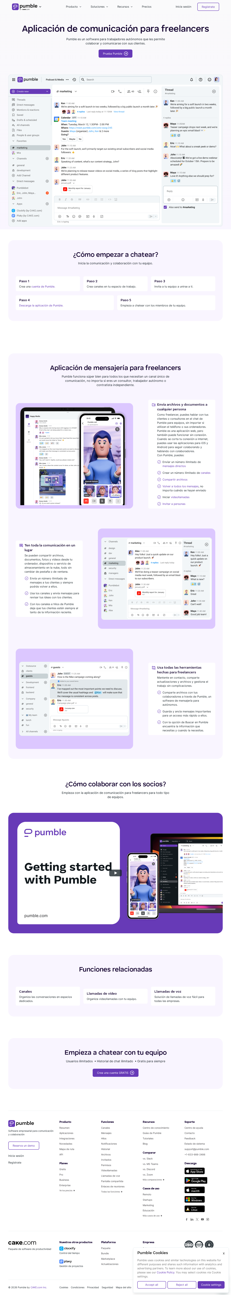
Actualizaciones (109, 1264)
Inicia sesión (183, 6)
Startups (147, 1199)
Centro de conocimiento (156, 1127)
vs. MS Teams (150, 1163)
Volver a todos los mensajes (181, 486)
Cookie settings (211, 1284)
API (61, 1154)
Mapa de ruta (66, 1149)
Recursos (123, 6)
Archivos (106, 1154)
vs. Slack (148, 1158)
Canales (105, 1127)
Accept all (151, 1284)
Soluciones (98, 6)
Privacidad (93, 1287)
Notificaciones (109, 1143)
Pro (61, 1174)
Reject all (182, 1284)
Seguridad (107, 1287)
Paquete (105, 1248)
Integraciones (66, 1138)
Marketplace (108, 1258)
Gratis (62, 1169)
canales (205, 472)
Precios (146, 6)
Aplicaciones (66, 1133)
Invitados (106, 1159)
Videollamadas (109, 1170)
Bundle (105, 1253)
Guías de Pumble (152, 1133)
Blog (145, 1143)
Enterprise (65, 1185)
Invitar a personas (174, 504)
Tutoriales (148, 1138)
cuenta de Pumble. (43, 286)
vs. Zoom (148, 1174)
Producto (72, 6)
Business (64, 1179)
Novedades (65, 1143)
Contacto (189, 1133)
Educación (148, 1210)
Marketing (148, 1205)
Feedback (189, 1138)
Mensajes (106, 1133)
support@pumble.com (196, 1149)
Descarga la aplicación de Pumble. (41, 305)
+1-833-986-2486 (194, 1154)
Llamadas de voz (110, 1175)
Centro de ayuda (193, 1127)
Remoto (147, 1194)
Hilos (103, 1138)
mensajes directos (174, 466)
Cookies (63, 1287)
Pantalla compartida (112, 1181)
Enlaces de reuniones (112, 1186)
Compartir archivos (175, 479)
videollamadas (179, 497)
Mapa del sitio (123, 1287)
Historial (105, 1149)
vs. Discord (149, 1169)
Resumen (64, 1127)
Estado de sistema (194, 1143)
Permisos (106, 1165)
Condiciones (77, 1287)
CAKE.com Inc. (39, 1287)
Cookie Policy (165, 1272)
